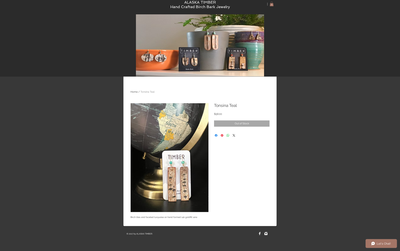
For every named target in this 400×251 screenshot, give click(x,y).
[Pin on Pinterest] (222, 135)
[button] (272, 4)
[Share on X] (234, 135)
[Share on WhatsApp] (228, 135)
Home (134, 91)
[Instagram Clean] (266, 233)
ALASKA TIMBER (200, 2)
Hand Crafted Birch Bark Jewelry (200, 7)
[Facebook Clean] (259, 233)
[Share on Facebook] (216, 135)
